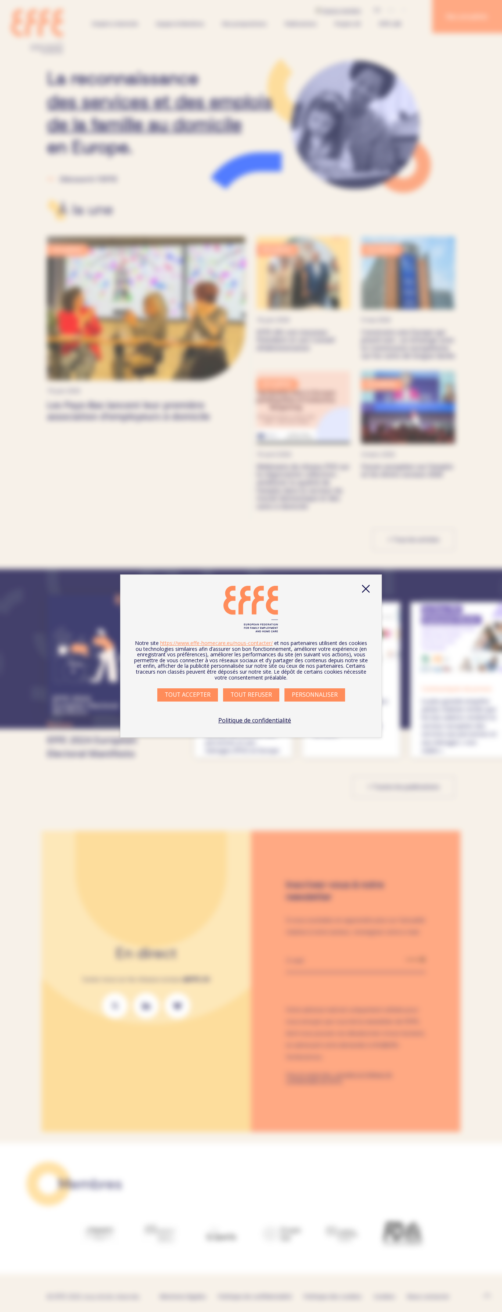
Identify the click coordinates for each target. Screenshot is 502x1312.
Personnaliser (315, 695)
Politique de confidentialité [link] (254, 720)
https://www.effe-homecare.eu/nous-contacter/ (216, 642)
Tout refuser (251, 695)
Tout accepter (188, 695)
